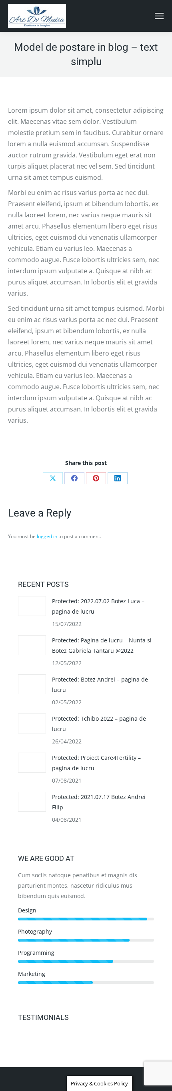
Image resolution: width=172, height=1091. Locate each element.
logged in (47, 536)
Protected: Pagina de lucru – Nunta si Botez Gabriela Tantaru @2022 (102, 645)
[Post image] (32, 606)
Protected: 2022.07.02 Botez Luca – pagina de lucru (98, 606)
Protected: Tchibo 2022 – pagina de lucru (99, 724)
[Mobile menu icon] (159, 16)
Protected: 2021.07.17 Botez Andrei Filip (99, 802)
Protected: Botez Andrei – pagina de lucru (100, 685)
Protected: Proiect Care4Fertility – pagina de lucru (96, 763)
